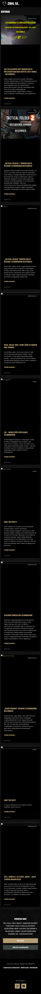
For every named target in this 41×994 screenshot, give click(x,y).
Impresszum (24, 968)
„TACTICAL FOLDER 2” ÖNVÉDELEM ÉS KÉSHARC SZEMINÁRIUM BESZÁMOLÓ (18, 164)
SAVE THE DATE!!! (10, 522)
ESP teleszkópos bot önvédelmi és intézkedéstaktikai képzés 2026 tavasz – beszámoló (20, 72)
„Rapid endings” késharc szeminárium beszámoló (20, 710)
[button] (38, 3)
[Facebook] (23, 986)
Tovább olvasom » (10, 98)
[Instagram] (17, 986)
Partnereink (33, 968)
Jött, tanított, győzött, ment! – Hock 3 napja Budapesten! (20, 878)
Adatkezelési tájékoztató (11, 968)
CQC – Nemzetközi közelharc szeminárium (16, 433)
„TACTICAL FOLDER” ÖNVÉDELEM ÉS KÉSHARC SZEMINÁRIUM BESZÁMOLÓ (18, 260)
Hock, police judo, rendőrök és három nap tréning (20, 346)
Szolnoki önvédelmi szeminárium (18, 615)
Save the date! (10, 800)
